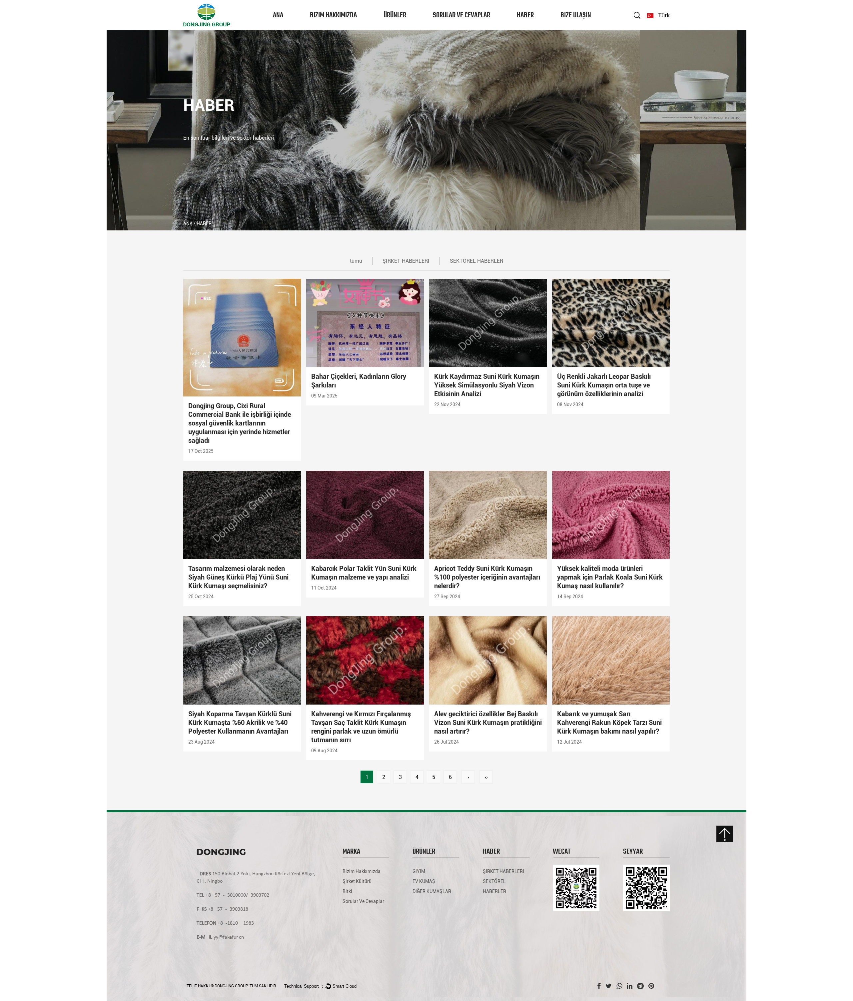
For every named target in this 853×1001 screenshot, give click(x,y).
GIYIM (390, 29)
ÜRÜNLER (395, 15)
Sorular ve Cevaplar (461, 15)
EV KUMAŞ (394, 28)
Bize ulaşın (575, 15)
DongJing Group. (232, 986)
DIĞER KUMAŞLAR (432, 891)
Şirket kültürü (324, 28)
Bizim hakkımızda (333, 15)
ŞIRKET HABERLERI (534, 29)
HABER (525, 15)
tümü (356, 261)
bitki (347, 891)
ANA (278, 15)
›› (486, 777)
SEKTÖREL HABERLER (535, 28)
